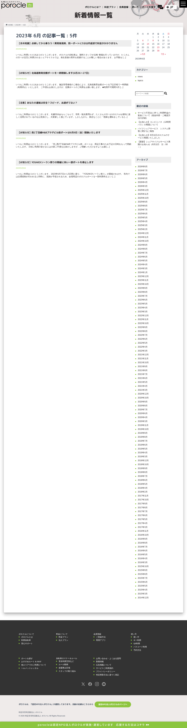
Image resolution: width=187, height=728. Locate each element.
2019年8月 (143, 437)
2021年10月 (143, 362)
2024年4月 (143, 264)
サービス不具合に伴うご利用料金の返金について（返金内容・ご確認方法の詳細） (154, 115)
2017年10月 (143, 500)
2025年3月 (143, 225)
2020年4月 (143, 417)
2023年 (18, 25)
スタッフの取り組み (67, 671)
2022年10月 (143, 323)
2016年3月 (143, 562)
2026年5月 (143, 178)
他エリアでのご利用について (33, 665)
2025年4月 (143, 221)
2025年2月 (143, 229)
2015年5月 (143, 586)
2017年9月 (143, 504)
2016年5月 (143, 554)
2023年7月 (143, 296)
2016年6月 (143, 550)
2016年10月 (143, 535)
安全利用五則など (66, 661)
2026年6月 (143, 174)
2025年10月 (143, 198)
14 (148, 44)
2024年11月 (143, 237)
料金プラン (63, 637)
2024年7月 (143, 253)
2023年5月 (143, 304)
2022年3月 (143, 351)
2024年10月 (143, 241)
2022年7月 (143, 335)
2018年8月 (143, 472)
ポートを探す (27, 659)
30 (158, 51)
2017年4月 (143, 523)
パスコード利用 (140, 647)
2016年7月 (143, 547)
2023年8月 (143, 292)
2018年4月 (143, 488)
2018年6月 (143, 480)
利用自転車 (26, 640)
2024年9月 (143, 245)
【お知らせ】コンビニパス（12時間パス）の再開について (154, 123)
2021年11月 (143, 358)
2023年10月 (143, 284)
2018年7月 (143, 476)
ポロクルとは (27, 637)
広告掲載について (103, 665)
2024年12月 (143, 233)
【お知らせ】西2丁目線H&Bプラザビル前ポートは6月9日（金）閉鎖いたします (59, 132)
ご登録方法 (101, 637)
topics (140, 80)
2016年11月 (143, 531)
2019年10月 (143, 429)
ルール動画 (63, 664)
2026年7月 (143, 170)
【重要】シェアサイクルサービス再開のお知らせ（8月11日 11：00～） (154, 144)
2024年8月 (143, 249)
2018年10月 (143, 464)
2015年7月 (143, 578)
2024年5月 (143, 260)
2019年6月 (143, 445)
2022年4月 (143, 347)
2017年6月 (143, 515)
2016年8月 (143, 543)
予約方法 (137, 650)
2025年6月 (143, 214)
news (140, 76)
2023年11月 (143, 280)
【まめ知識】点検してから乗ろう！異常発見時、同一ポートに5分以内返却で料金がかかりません (69, 43)
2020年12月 (143, 394)
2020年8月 (143, 406)
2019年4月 (143, 452)
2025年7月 (143, 210)
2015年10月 (143, 566)
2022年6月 (143, 339)
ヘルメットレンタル (29, 668)
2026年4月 (143, 182)
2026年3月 (143, 186)
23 (158, 47)
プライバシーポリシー (105, 671)
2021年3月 (143, 390)
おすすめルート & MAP (31, 662)
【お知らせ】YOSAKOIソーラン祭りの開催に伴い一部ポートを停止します (56, 162)
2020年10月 (143, 398)
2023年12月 (143, 276)
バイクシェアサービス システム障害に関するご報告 (154, 130)
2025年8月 (143, 206)
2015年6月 (143, 582)
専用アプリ (101, 640)
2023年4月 (143, 308)
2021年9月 (143, 366)
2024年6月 (143, 257)
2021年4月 (143, 386)
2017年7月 (143, 511)
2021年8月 (143, 370)
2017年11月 (143, 496)
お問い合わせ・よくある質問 (108, 659)
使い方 (136, 637)
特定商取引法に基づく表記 (107, 675)
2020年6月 (143, 413)
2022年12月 (143, 315)
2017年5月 (143, 519)
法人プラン (63, 640)
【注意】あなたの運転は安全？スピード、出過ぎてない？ (47, 102)
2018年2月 (143, 492)
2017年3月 (143, 527)
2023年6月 (143, 300)
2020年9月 (143, 402)
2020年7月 (143, 409)
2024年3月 (143, 268)
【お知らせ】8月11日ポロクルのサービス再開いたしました (153, 136)
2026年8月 (143, 166)
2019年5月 (143, 449)
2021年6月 (143, 378)
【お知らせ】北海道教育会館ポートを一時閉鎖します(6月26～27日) (53, 73)
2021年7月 (143, 374)
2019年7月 (143, 441)
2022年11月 (143, 319)
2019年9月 (143, 433)
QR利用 (136, 643)
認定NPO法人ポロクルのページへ (112, 704)
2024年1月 (143, 272)
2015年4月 (143, 590)
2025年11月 (143, 194)
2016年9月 (143, 539)
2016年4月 (143, 558)
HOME (10, 25)
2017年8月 (143, 507)
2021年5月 (143, 382)
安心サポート (27, 643)
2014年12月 (143, 598)
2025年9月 (143, 202)
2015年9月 (143, 570)
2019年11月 (143, 425)
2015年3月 (143, 594)
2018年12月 (143, 460)
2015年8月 (143, 574)
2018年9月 (143, 468)
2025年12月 (143, 190)
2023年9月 (143, 288)
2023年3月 (143, 311)
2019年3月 (143, 456)
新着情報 (100, 662)
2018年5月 (143, 484)
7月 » (163, 54)
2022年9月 (143, 327)
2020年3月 (143, 421)
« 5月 (142, 54)
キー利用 (137, 640)
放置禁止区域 (64, 668)
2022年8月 (143, 331)
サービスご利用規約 (104, 668)
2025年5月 (143, 217)
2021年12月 (143, 355)
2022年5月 (143, 343)
